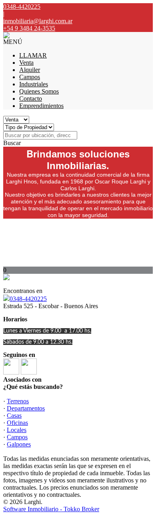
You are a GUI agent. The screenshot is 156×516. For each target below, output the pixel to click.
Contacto (30, 98)
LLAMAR (33, 55)
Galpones (19, 444)
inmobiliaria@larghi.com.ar (37, 21)
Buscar (12, 142)
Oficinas (17, 422)
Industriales (33, 84)
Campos (29, 77)
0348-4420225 (28, 298)
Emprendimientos (41, 105)
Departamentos (26, 408)
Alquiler (29, 69)
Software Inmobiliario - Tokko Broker (51, 509)
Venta (26, 62)
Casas (14, 415)
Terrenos (18, 401)
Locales (16, 429)
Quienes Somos (39, 91)
